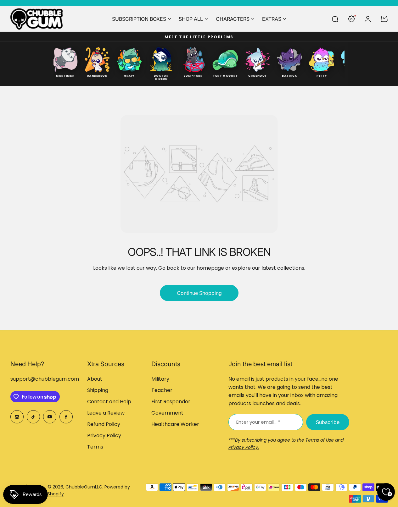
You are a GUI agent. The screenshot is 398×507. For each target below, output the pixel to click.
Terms (95, 446)
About (94, 379)
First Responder (170, 401)
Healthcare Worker (175, 424)
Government (167, 412)
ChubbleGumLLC (83, 487)
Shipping (97, 390)
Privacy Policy (104, 435)
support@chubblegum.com (44, 379)
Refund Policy (103, 424)
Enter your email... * (258, 422)
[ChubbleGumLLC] (36, 19)
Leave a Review (106, 412)
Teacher (161, 390)
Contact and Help (109, 401)
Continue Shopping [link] (199, 293)
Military (160, 379)
